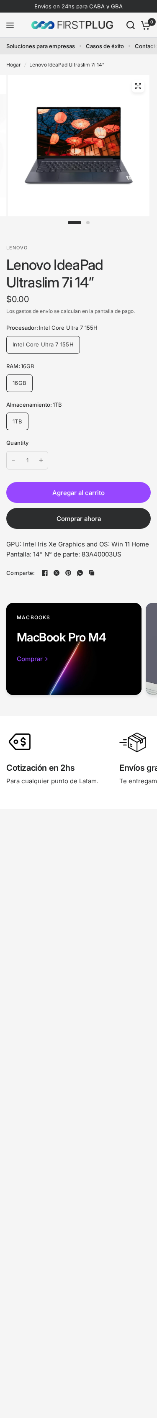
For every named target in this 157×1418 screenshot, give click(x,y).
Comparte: (20, 573)
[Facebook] (45, 573)
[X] (56, 573)
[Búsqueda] (131, 25)
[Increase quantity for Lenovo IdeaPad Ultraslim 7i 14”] (41, 460)
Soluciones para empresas (40, 46)
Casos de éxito (105, 46)
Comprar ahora (79, 519)
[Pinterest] (68, 573)
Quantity (17, 442)
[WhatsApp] (80, 573)
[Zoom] (137, 86)
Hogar (13, 65)
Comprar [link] (30, 659)
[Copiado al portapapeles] (92, 573)
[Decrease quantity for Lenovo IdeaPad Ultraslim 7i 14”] (13, 460)
